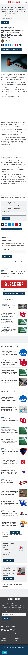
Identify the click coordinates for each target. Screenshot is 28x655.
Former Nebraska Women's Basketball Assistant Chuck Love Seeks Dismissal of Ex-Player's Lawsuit (9, 461)
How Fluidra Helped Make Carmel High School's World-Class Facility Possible (9, 409)
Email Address (4, 15)
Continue (7, 256)
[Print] (2, 45)
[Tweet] (13, 45)
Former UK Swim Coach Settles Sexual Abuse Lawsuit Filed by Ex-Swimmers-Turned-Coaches (9, 503)
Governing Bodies (6, 319)
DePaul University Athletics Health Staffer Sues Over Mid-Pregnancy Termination (9, 451)
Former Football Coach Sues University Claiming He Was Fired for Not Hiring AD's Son (9, 513)
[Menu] (2, 2)
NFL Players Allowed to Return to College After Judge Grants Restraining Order (8, 330)
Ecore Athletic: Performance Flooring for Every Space (8, 306)
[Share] (6, 45)
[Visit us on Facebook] (2, 629)
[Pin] (16, 45)
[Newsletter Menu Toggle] (26, 2)
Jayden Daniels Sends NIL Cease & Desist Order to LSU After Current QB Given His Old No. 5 (9, 472)
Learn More (8, 560)
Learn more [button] (21, 649)
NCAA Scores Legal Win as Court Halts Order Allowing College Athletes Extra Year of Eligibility (13, 273)
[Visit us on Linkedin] (8, 629)
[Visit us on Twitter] (14, 629)
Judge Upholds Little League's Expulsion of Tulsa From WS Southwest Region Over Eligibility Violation (9, 492)
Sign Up (5, 22)
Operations (5, 28)
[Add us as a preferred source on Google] (20, 45)
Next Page (15, 532)
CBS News (11, 82)
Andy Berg (7, 40)
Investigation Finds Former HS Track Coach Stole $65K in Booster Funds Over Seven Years (9, 523)
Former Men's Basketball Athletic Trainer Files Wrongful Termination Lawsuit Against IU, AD (8, 482)
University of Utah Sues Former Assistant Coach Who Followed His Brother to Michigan (8, 315)
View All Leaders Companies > (14, 293)
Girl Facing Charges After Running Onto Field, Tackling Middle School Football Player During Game (8, 323)
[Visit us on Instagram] (5, 629)
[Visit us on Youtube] (11, 629)
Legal (12, 28)
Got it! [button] (4, 652)
